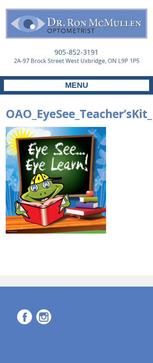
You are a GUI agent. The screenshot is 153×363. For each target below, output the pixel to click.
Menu (76, 85)
